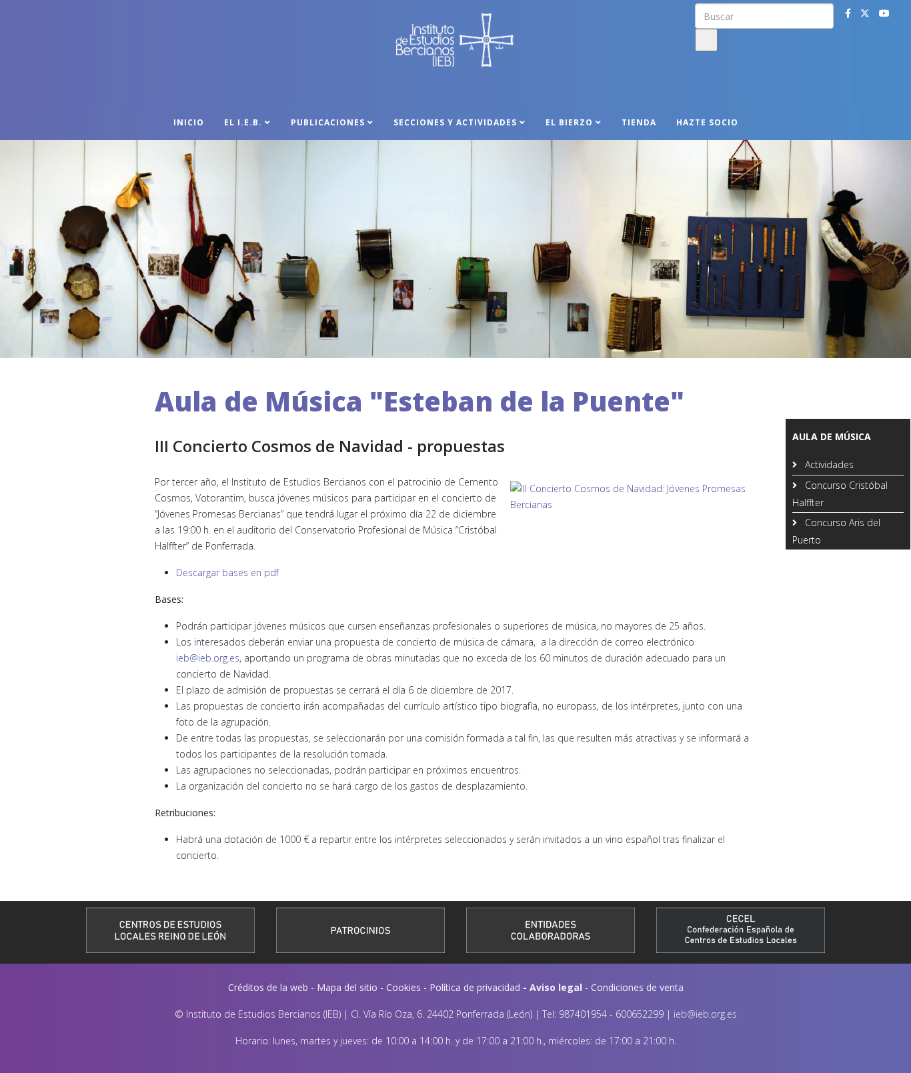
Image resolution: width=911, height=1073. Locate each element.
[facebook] (848, 13)
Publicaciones (328, 122)
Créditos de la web (268, 987)
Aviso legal (556, 987)
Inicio (188, 122)
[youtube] (884, 13)
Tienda (639, 122)
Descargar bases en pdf (227, 572)
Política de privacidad (474, 987)
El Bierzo (569, 122)
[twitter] (865, 13)
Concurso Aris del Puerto (836, 531)
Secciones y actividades (455, 122)
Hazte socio (707, 122)
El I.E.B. (243, 122)
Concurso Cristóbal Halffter (840, 494)
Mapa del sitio (347, 987)
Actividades (828, 464)
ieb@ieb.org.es (207, 658)
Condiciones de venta (637, 987)
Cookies (403, 987)
